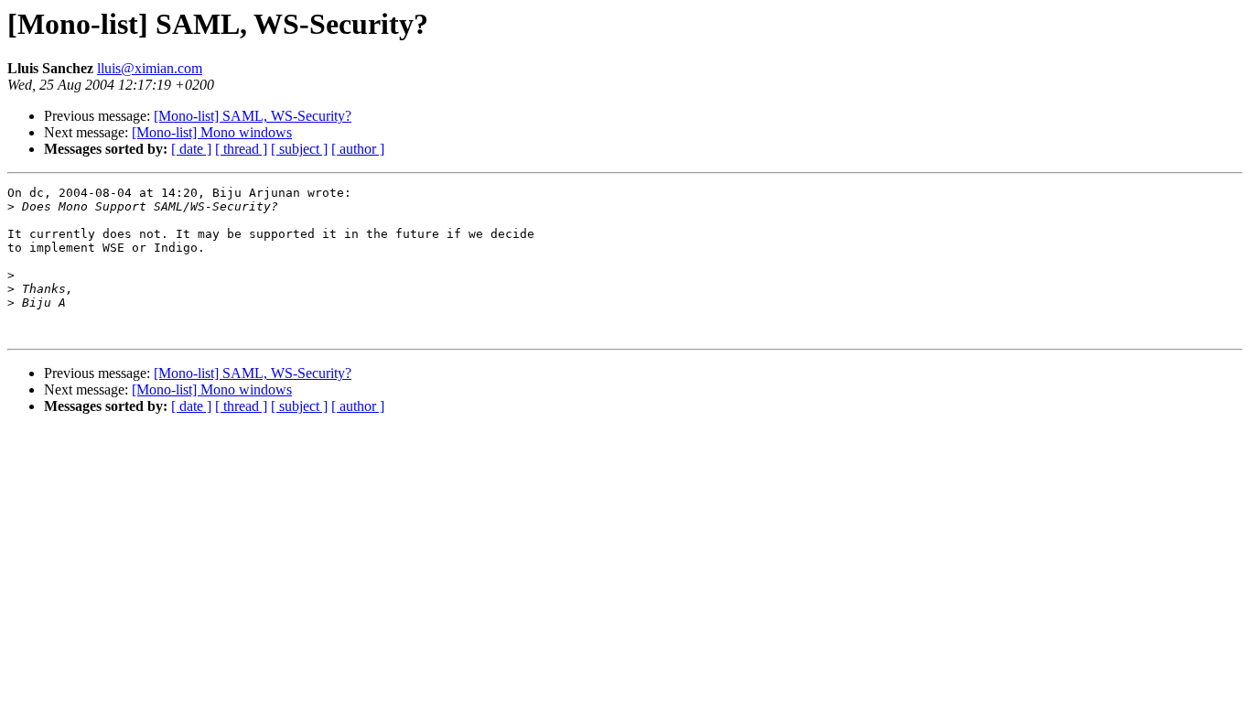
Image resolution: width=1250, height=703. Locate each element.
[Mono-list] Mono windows (212, 132)
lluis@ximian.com (149, 68)
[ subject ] (299, 149)
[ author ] (357, 149)
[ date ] (191, 149)
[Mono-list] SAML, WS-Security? (252, 116)
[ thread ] (241, 149)
